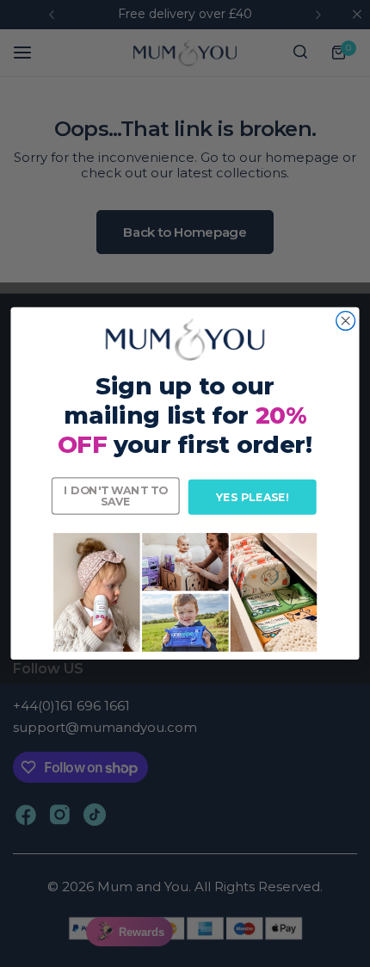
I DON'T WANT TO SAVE (115, 495)
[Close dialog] (345, 321)
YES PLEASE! (252, 497)
